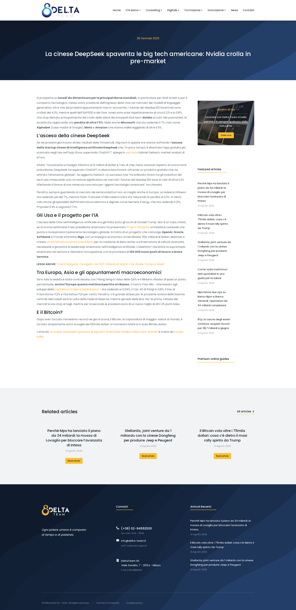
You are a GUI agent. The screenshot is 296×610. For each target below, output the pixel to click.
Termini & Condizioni (107, 603)
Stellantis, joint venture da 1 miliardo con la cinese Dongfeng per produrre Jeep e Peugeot (148, 435)
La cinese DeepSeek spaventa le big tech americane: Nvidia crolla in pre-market (104, 332)
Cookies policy (134, 603)
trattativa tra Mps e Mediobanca (76, 289)
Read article (74, 460)
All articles (244, 411)
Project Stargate (138, 227)
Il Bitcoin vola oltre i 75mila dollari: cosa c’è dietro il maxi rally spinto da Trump (222, 435)
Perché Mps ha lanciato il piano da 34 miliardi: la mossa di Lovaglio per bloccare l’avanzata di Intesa (74, 437)
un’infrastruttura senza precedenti (70, 242)
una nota (132, 152)
